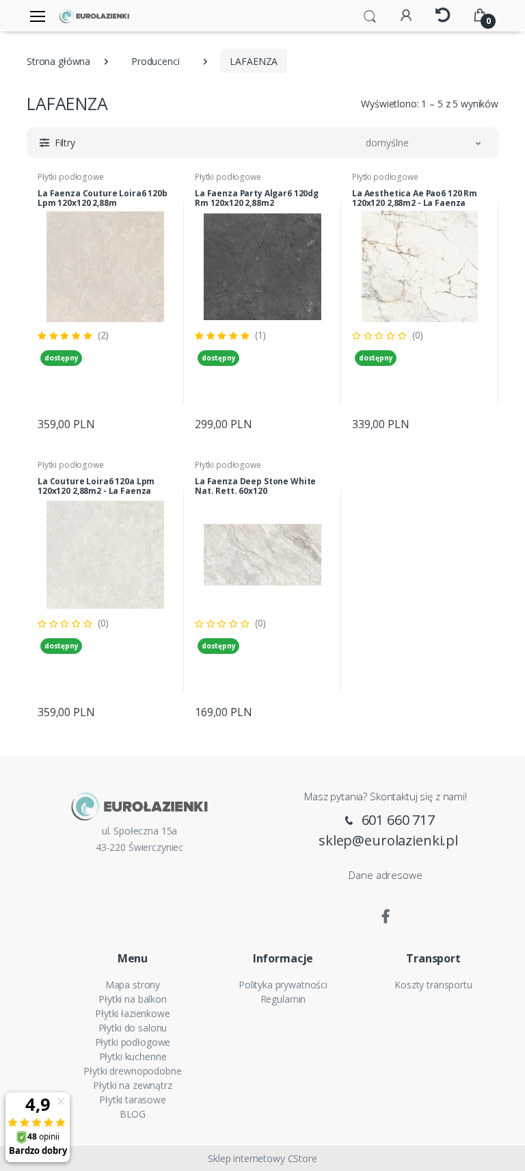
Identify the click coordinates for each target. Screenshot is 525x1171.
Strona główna (58, 61)
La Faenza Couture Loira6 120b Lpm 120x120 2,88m (102, 198)
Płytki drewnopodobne (132, 1070)
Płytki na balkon (132, 998)
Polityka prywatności (283, 984)
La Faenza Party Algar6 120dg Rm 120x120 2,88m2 (257, 198)
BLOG (133, 1113)
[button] (369, 15)
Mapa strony (132, 984)
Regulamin (283, 998)
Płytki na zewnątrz (132, 1085)
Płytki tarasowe (132, 1099)
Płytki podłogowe (71, 177)
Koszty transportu (433, 984)
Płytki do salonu (132, 1027)
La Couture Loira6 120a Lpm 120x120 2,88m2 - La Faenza (96, 486)
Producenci (155, 61)
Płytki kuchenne (133, 1056)
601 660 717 (396, 820)
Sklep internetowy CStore (262, 1158)
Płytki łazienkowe (132, 1013)
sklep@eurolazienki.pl (388, 840)
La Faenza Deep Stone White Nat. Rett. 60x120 (255, 486)
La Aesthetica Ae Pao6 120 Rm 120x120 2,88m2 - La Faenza (414, 198)
